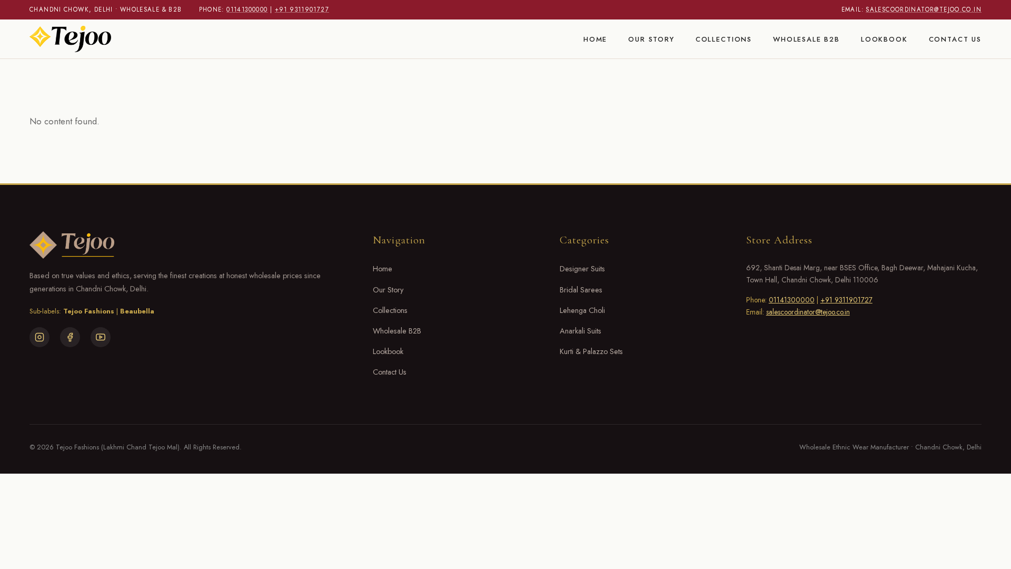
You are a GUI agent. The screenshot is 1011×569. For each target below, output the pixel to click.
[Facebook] (70, 337)
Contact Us (955, 39)
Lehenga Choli (582, 310)
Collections (724, 39)
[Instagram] (39, 337)
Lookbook (884, 39)
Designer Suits (582, 268)
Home (595, 39)
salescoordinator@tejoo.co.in (924, 9)
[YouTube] (101, 337)
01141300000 (246, 9)
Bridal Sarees (581, 289)
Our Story (651, 39)
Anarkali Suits (580, 331)
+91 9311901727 (302, 9)
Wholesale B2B (806, 39)
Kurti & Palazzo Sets (591, 351)
